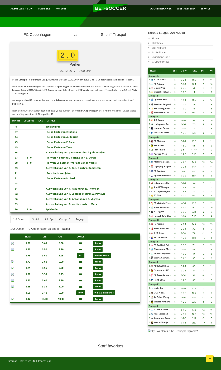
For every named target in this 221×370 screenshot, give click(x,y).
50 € (81, 255)
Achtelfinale (159, 52)
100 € (80, 292)
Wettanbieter (186, 8)
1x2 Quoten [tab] (19, 219)
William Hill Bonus (104, 292)
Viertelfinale (159, 47)
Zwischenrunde (161, 57)
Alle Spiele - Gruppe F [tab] (57, 219)
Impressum (45, 361)
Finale (155, 38)
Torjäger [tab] (80, 219)
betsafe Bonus (101, 255)
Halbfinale (158, 43)
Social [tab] (35, 219)
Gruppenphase (160, 61)
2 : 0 (68, 55)
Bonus (97, 243)
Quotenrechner (160, 8)
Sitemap (12, 361)
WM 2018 (60, 8)
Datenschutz (27, 361)
